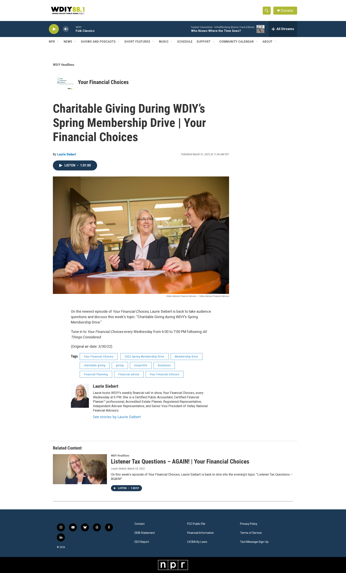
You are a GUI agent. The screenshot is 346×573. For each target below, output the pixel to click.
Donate (287, 10)
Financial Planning (96, 374)
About (268, 41)
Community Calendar (236, 41)
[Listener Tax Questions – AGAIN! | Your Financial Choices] (80, 469)
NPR (52, 41)
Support (204, 41)
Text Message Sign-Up (254, 541)
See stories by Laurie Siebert (117, 416)
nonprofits (140, 365)
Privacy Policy (248, 523)
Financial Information (200, 532)
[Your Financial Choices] (65, 82)
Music (164, 41)
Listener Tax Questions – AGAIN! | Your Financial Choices (180, 461)
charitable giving (95, 365)
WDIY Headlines (63, 65)
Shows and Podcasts (98, 41)
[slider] (72, 29)
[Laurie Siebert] (80, 396)
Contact (140, 523)
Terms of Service (251, 532)
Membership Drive (186, 356)
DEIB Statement (145, 532)
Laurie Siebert (66, 154)
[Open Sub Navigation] (58, 41)
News (68, 41)
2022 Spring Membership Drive (144, 356)
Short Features (137, 41)
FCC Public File (196, 523)
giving (120, 365)
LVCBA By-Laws (197, 541)
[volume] (65, 29)
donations (164, 365)
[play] (54, 29)
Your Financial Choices (103, 82)
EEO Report (142, 541)
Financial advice (128, 374)
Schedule (185, 41)
